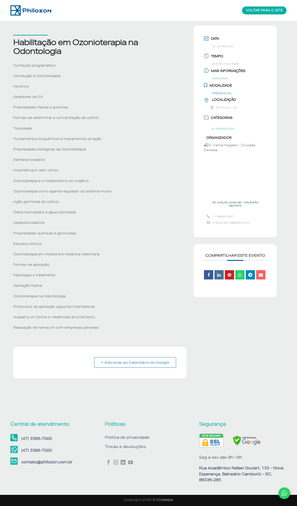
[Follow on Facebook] (108, 462)
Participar (220, 78)
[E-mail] (260, 274)
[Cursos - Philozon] (33, 10)
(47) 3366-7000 (36, 438)
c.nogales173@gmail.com (231, 222)
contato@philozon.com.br (47, 462)
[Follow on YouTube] (130, 462)
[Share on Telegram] (250, 274)
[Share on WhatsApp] (240, 274)
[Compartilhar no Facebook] (208, 274)
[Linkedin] (219, 274)
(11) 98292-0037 (222, 216)
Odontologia (225, 128)
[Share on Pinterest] (229, 274)
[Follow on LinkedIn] (123, 462)
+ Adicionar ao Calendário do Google (135, 362)
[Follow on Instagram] (115, 462)
